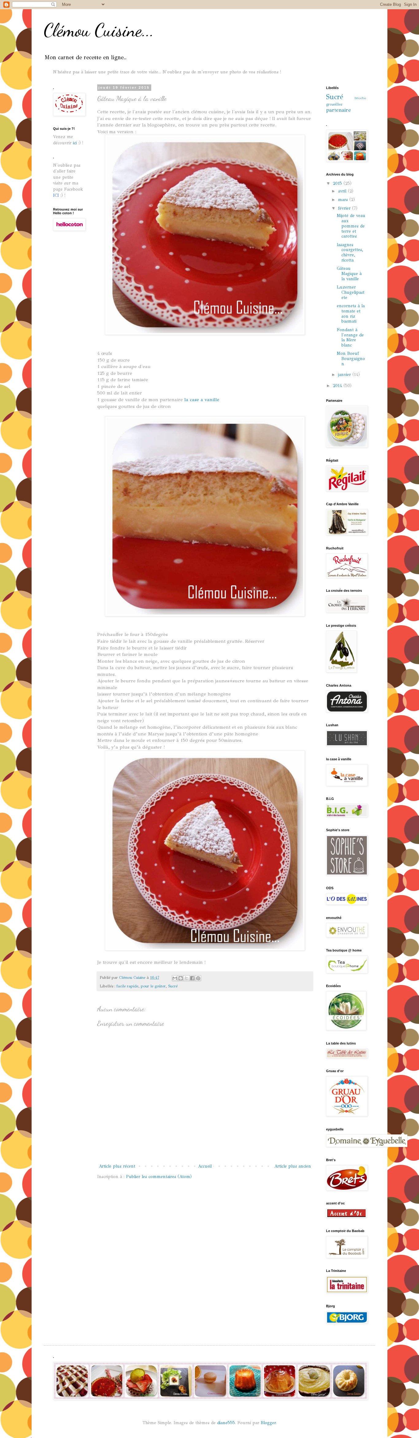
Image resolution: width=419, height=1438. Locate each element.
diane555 (226, 1422)
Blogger (268, 1422)
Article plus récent (117, 1166)
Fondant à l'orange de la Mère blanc (350, 337)
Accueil (205, 1166)
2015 (338, 183)
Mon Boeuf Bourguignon (351, 358)
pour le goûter (153, 986)
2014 (338, 385)
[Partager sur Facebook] (192, 978)
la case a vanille (201, 399)
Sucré (173, 986)
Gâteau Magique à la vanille (349, 273)
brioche (360, 98)
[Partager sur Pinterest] (198, 978)
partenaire (338, 110)
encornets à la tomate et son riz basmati (351, 313)
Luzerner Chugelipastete (350, 292)
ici (75, 142)
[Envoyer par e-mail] (175, 978)
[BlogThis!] (181, 978)
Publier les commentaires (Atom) (159, 1176)
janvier (345, 374)
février (345, 208)
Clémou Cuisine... (99, 30)
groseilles (334, 104)
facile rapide (127, 986)
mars (343, 199)
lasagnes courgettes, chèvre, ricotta (350, 252)
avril (343, 191)
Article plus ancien (292, 1166)
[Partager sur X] (186, 978)
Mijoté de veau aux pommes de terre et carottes (351, 226)
